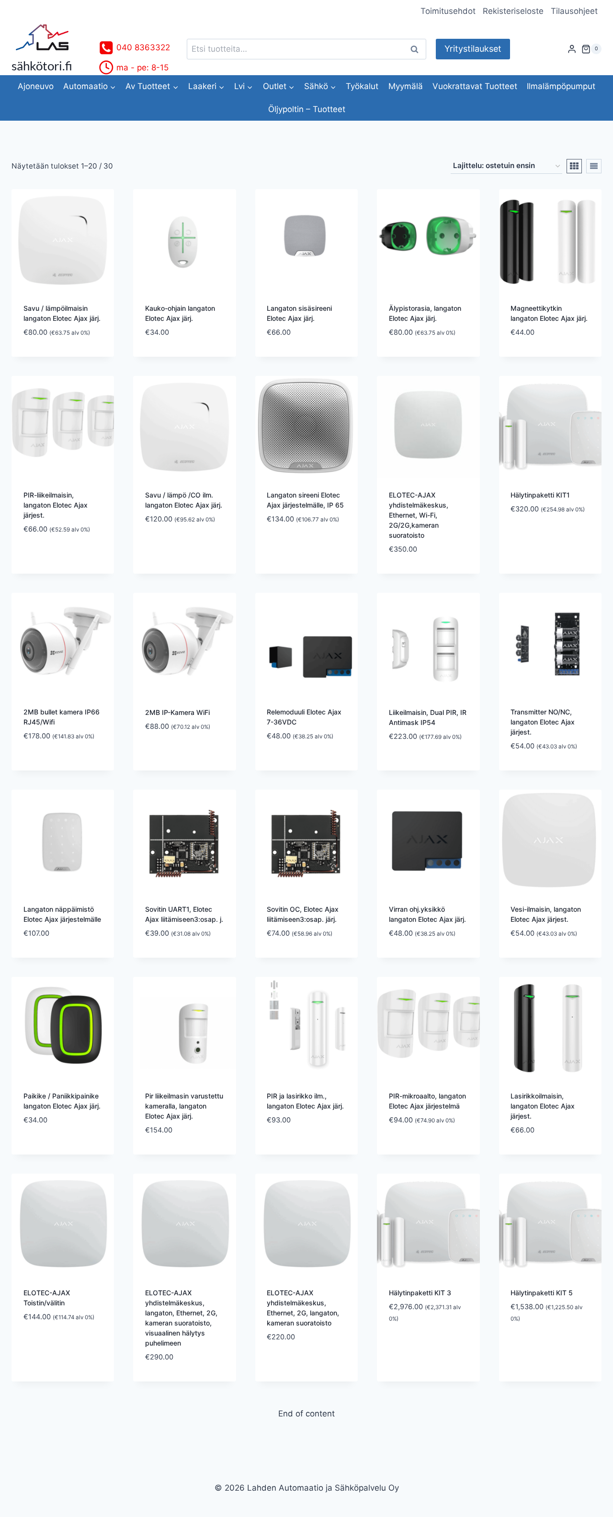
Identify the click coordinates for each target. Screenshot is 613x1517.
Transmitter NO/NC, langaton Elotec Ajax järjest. (543, 722)
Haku (417, 49)
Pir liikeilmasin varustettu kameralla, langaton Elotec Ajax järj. (184, 1106)
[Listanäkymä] (594, 166)
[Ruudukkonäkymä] (574, 166)
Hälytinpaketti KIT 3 (420, 1293)
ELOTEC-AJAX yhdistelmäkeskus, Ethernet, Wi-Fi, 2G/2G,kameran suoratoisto (418, 515)
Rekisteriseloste (513, 11)
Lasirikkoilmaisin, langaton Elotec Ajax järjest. (543, 1106)
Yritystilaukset (472, 49)
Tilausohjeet (574, 11)
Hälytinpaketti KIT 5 (542, 1293)
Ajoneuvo (36, 86)
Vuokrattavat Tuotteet (474, 86)
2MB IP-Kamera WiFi (177, 712)
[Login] (572, 49)
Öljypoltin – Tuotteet (306, 109)
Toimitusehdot (448, 11)
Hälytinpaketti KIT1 (540, 495)
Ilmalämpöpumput (561, 86)
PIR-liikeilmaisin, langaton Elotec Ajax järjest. (55, 505)
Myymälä (405, 86)
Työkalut (362, 86)
